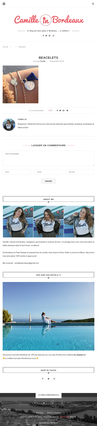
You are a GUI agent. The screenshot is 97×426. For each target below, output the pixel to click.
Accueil (5, 47)
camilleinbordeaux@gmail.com (26, 263)
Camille (42, 61)
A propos (39, 413)
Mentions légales (54, 413)
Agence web (64, 417)
